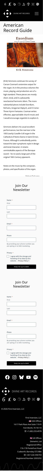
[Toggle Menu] (36, 13)
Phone (9, 235)
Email (9, 224)
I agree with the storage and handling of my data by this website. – (20, 258)
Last (8, 212)
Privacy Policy (23, 261)
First (8, 203)
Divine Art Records (22, 13)
